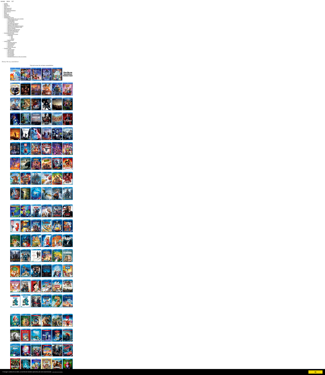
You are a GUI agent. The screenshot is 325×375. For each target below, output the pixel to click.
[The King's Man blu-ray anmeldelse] (15, 95)
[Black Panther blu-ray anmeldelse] (26, 169)
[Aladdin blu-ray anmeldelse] (36, 154)
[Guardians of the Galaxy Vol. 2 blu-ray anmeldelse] (26, 184)
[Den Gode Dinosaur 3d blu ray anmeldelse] (15, 217)
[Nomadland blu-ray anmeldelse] (36, 125)
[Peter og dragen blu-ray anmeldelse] (47, 199)
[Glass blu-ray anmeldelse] (15, 154)
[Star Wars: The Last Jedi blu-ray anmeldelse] (68, 184)
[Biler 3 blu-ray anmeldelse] (47, 184)
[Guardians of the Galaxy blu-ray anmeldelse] (36, 232)
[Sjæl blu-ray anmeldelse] (15, 125)
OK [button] (315, 372)
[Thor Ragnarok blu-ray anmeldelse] (57, 184)
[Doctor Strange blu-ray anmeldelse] (57, 199)
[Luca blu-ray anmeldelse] (57, 125)
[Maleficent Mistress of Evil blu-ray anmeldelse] (26, 139)
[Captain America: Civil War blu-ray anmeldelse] (15, 199)
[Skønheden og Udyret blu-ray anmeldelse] (26, 232)
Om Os (8, 1)
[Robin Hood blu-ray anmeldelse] (36, 246)
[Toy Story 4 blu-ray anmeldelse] (68, 154)
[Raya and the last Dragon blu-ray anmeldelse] (26, 125)
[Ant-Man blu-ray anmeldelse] (36, 217)
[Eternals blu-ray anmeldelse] (57, 110)
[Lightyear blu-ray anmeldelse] (57, 95)
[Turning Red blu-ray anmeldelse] (47, 95)
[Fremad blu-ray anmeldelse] (57, 139)
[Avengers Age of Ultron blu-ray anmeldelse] (57, 217)
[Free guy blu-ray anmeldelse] (15, 110)
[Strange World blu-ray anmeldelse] (68, 95)
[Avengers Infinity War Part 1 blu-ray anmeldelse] (36, 169)
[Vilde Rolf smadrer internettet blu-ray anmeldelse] (26, 154)
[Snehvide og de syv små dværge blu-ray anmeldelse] (57, 232)
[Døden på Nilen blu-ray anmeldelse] (36, 95)
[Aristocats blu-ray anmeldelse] (68, 232)
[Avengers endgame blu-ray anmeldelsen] (57, 154)
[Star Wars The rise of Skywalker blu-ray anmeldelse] (36, 139)
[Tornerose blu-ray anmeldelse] (26, 246)
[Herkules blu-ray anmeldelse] (57, 246)
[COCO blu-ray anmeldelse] (15, 169)
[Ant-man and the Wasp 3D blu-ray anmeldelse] (57, 169)
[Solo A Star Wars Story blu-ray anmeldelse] (47, 169)
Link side (3, 1)
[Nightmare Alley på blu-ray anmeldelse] (26, 95)
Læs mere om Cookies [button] (57, 372)
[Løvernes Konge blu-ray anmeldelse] (15, 139)
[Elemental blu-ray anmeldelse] (15, 80)
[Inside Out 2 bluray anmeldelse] (26, 80)
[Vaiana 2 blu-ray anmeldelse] (36, 80)
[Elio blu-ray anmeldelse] (47, 80)
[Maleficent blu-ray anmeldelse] (68, 246)
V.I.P (13, 1)
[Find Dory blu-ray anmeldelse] (36, 199)
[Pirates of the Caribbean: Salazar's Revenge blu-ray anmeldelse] (36, 184)
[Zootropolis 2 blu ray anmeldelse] (57, 80)
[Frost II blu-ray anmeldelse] (47, 139)
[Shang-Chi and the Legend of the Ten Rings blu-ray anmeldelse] (36, 110)
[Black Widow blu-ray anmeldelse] (68, 125)
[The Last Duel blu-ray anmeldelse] (47, 110)
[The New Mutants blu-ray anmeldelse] (68, 139)
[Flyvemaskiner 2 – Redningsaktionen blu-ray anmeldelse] (47, 232)
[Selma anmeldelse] (68, 217)
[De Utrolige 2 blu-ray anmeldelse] (68, 169)
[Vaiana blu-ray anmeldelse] (15, 184)
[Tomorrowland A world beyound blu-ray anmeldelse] (47, 217)
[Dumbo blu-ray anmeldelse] (47, 154)
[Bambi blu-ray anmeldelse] (15, 246)
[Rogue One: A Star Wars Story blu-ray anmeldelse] (68, 199)
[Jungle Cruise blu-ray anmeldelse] (26, 110)
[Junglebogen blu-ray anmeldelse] (26, 199)
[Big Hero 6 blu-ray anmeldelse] (15, 232)
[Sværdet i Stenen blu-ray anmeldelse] (47, 246)
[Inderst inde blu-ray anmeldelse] (26, 217)
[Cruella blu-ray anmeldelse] (47, 125)
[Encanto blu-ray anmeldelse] (68, 110)
